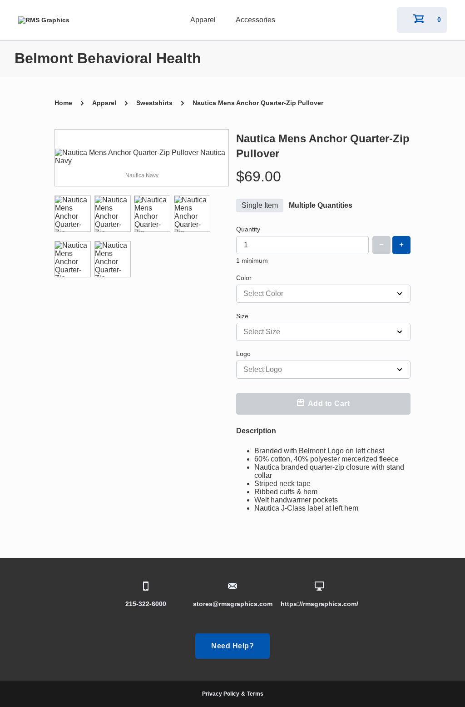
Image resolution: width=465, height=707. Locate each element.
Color (244, 277)
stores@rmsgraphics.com (232, 603)
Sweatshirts (154, 102)
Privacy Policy (220, 694)
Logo (243, 353)
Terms (255, 694)
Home (63, 102)
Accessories (255, 20)
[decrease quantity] (381, 245)
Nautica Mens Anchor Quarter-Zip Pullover (258, 102)
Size (242, 316)
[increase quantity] (401, 245)
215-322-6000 (145, 603)
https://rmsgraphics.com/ (319, 603)
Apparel (203, 20)
